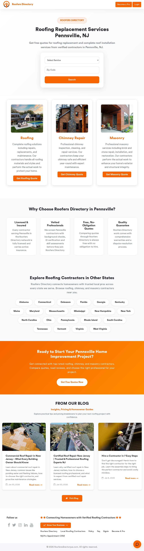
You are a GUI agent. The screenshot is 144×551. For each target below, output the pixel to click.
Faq (98, 531)
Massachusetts (56, 311)
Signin (106, 531)
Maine (17, 311)
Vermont (61, 329)
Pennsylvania (68, 320)
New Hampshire (103, 311)
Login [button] (136, 4)
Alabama (24, 302)
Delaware (66, 302)
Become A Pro (118, 531)
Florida (83, 302)
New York (126, 311)
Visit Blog (73, 498)
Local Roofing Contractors (72, 531)
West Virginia (100, 329)
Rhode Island (90, 320)
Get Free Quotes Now (72, 382)
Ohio (48, 320)
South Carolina (114, 320)
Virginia (80, 329)
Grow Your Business (57, 525)
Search (72, 80)
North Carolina (29, 320)
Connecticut (44, 302)
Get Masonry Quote (117, 174)
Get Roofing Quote (27, 178)
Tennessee (42, 329)
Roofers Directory (48, 531)
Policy (91, 531)
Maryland (35, 311)
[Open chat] (137, 544)
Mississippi (79, 311)
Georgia (101, 302)
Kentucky (120, 302)
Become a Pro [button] (123, 4)
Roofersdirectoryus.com (66, 547)
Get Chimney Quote (72, 174)
